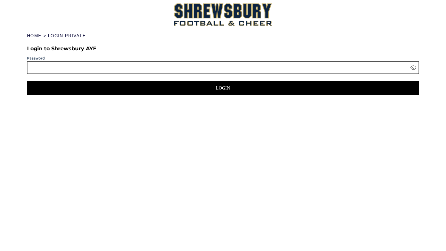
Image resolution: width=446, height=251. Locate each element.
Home (34, 35)
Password (36, 58)
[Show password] (413, 67)
